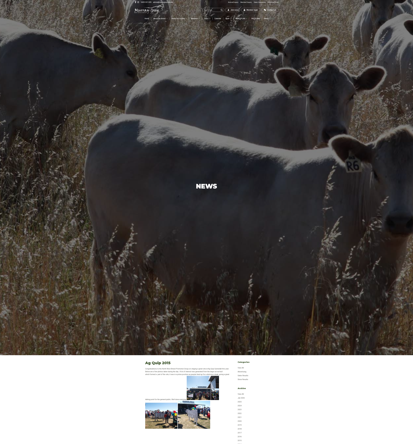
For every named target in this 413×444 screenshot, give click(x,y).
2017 (240, 433)
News (266, 19)
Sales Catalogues (260, 2)
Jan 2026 (241, 398)
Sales (206, 19)
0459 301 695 (146, 2)
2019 (240, 425)
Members (194, 19)
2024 (240, 406)
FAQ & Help (255, 19)
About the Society (178, 19)
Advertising (242, 372)
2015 (240, 440)
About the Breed (159, 19)
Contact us (271, 10)
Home (147, 19)
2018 (240, 429)
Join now (233, 10)
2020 (240, 421)
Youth (227, 19)
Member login (251, 10)
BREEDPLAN (240, 19)
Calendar (218, 19)
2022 (240, 413)
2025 (240, 402)
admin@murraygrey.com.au (163, 2)
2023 (240, 410)
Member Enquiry (246, 2)
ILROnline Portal (273, 2)
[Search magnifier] (221, 10)
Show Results (243, 379)
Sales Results (243, 376)
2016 (240, 437)
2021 (240, 417)
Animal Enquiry (233, 2)
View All (241, 368)
